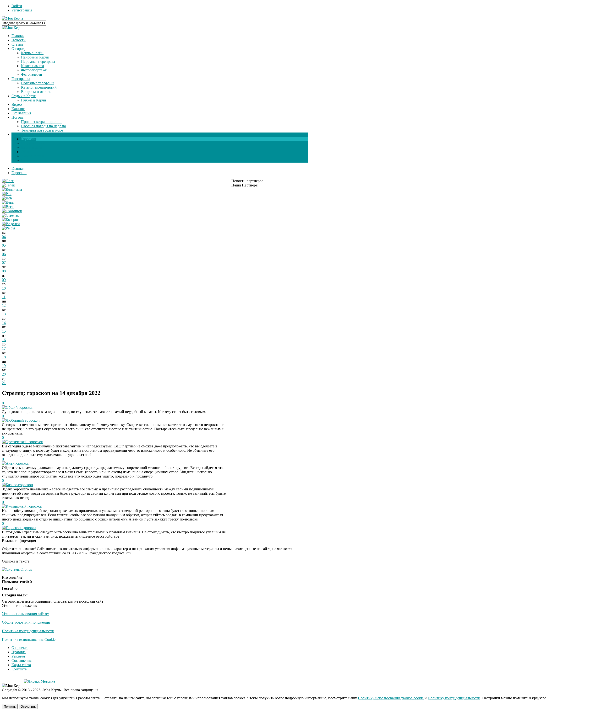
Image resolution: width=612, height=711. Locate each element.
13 (4, 314)
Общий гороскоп (19, 407)
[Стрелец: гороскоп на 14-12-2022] (10, 215)
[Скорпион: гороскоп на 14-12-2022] (12, 211)
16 (4, 340)
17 (4, 348)
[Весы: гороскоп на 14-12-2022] (8, 207)
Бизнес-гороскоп (19, 485)
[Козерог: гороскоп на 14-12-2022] (10, 220)
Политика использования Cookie (28, 639)
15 (4, 331)
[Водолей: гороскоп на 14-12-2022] (11, 224)
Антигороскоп (17, 463)
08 (4, 271)
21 (4, 383)
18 (4, 357)
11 (3, 297)
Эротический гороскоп (24, 442)
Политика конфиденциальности (28, 631)
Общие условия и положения (26, 622)
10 (4, 288)
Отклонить (28, 706)
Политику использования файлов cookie (391, 698)
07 (4, 262)
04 (4, 237)
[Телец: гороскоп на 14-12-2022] (8, 185)
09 (4, 280)
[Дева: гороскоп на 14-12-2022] (8, 202)
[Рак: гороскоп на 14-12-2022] (6, 194)
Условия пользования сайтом (25, 614)
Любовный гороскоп (23, 420)
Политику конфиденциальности (454, 698)
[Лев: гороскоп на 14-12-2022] (7, 198)
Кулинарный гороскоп (24, 506)
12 (4, 305)
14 (4, 323)
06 (4, 254)
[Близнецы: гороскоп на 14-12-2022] (12, 189)
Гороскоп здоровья (21, 528)
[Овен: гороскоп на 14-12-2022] (8, 181)
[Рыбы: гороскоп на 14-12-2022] (8, 228)
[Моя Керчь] (12, 18)
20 (4, 374)
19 (4, 366)
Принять (10, 706)
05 (4, 245)
